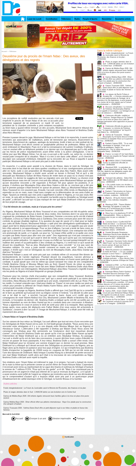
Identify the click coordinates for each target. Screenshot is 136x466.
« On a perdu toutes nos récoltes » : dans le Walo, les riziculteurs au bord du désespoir (115, 187)
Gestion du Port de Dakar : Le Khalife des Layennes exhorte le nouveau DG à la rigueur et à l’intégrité (115, 301)
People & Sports (90, 19)
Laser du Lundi (34, 19)
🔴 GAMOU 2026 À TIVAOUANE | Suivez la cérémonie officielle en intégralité (114, 163)
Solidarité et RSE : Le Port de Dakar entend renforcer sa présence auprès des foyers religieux (115, 267)
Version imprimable (61, 418)
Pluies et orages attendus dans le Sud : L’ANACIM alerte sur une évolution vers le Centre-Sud (39, 392)
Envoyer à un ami (37, 418)
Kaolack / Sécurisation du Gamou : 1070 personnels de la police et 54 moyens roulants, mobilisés (114, 193)
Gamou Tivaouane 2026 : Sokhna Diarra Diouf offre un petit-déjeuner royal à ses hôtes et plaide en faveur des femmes (115, 88)
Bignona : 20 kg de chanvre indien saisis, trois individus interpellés (117, 199)
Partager (80, 418)
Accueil (4, 51)
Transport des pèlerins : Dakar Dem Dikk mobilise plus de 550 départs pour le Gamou (115, 180)
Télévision (66, 19)
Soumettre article (123, 19)
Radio (77, 19)
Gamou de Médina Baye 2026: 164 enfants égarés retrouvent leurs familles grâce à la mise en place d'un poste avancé (115, 70)
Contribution (51, 19)
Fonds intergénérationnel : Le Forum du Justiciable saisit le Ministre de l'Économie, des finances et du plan (44, 388)
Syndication (69, 437)
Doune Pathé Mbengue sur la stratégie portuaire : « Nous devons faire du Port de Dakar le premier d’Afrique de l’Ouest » (115, 259)
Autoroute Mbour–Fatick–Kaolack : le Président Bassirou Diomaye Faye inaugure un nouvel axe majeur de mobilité (115, 274)
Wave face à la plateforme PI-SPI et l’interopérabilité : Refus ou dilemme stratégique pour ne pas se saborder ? (115, 215)
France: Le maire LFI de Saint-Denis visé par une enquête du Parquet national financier (115, 156)
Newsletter (106, 19)
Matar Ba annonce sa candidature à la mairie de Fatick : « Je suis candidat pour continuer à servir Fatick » (115, 252)
